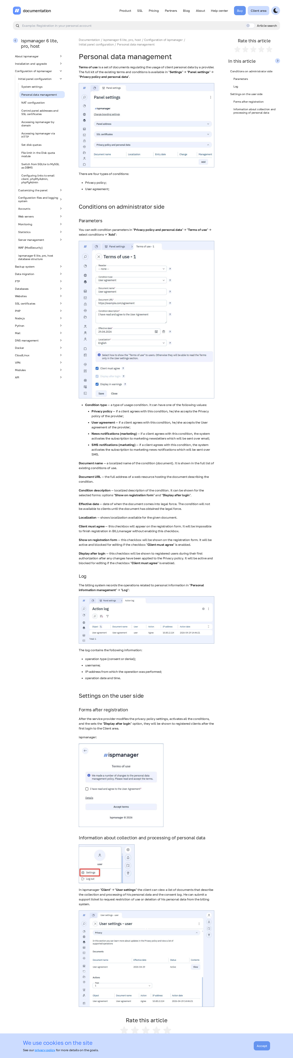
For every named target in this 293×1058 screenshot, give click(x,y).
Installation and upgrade (31, 63)
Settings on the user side (246, 94)
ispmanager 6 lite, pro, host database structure (35, 257)
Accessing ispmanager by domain (37, 123)
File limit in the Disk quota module (38, 154)
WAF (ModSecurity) (30, 247)
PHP (18, 311)
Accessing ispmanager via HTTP (38, 135)
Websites (21, 296)
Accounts (24, 208)
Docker (19, 347)
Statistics (24, 232)
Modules (20, 370)
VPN (18, 362)
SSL (140, 11)
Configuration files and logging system (38, 199)
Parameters (240, 78)
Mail (17, 333)
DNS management (27, 340)
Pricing (154, 11)
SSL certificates (25, 303)
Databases (22, 288)
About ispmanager (26, 56)
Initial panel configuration (34, 78)
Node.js (20, 318)
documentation (37, 11)
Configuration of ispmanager (33, 71)
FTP (17, 281)
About (200, 11)
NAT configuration (33, 102)
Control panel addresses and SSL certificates (39, 112)
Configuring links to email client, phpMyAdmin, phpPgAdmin (37, 179)
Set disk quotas (31, 144)
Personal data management (39, 94)
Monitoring (25, 224)
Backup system (24, 266)
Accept (262, 1046)
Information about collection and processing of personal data (254, 110)
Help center (219, 11)
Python (19, 325)
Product (125, 11)
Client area (258, 11)
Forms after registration (248, 101)
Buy (240, 11)
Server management (31, 239)
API (17, 377)
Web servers (25, 216)
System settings (31, 86)
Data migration (24, 274)
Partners (171, 11)
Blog (186, 11)
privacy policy (45, 1050)
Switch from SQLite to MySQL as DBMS (40, 165)
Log (235, 86)
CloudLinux (22, 355)
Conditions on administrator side (251, 71)
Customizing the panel (32, 190)
